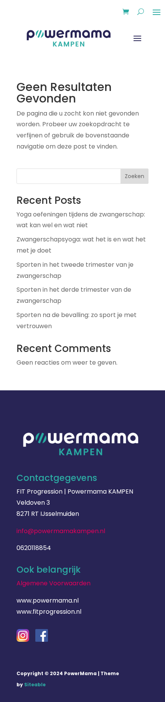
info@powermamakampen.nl (60, 531)
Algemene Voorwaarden (53, 583)
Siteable (35, 684)
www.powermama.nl (47, 600)
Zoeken (134, 176)
